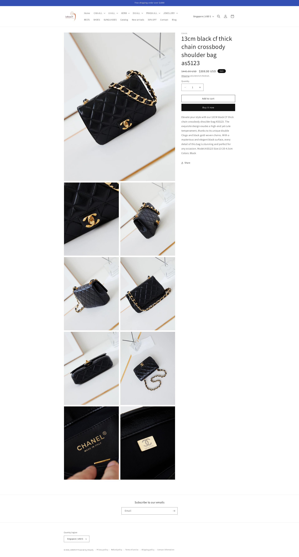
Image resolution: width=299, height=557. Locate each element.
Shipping (185, 76)
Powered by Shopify (86, 550)
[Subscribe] (174, 511)
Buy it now (208, 107)
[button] (99, 13)
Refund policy (116, 550)
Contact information (165, 550)
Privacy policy (102, 550)
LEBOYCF (73, 550)
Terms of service (131, 550)
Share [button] (187, 162)
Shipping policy (148, 550)
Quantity (185, 81)
